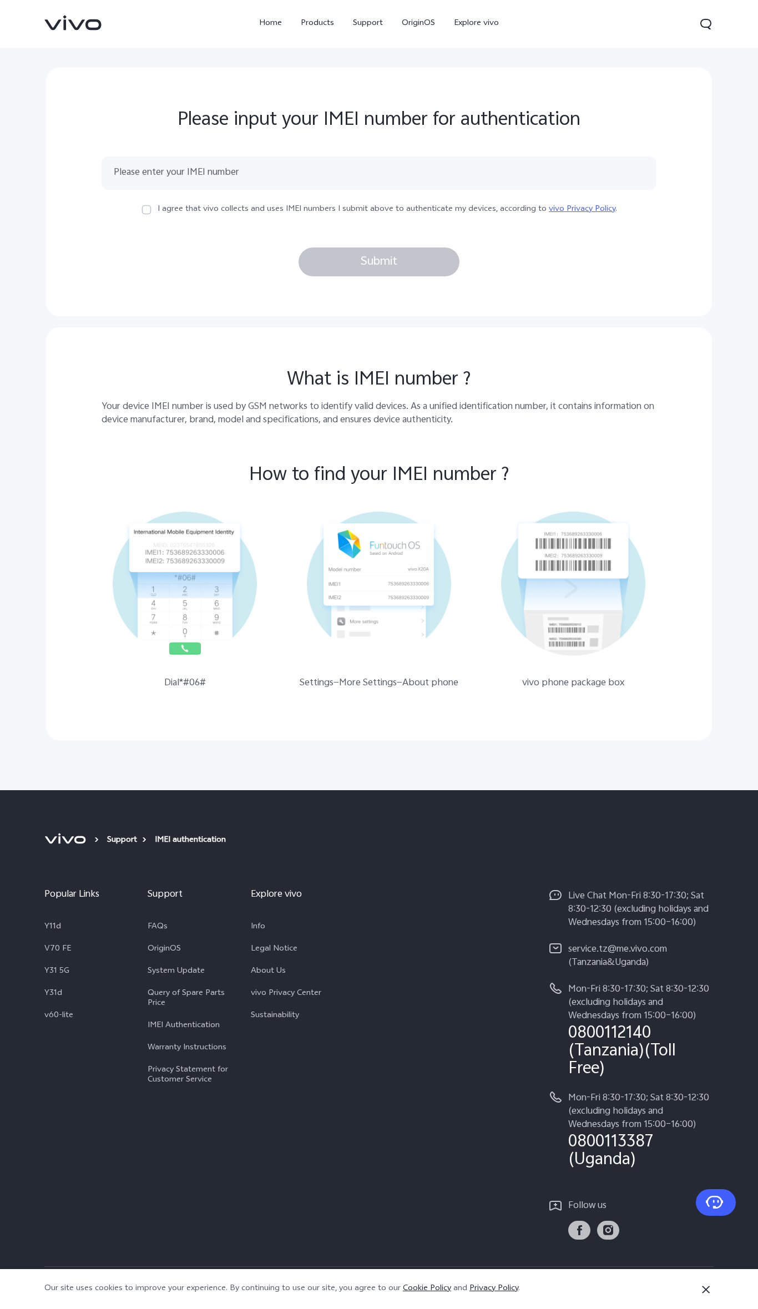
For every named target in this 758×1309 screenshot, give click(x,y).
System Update (176, 972)
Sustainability (275, 1016)
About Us (268, 972)
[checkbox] (146, 209)
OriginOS (418, 24)
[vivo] (66, 841)
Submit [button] (379, 262)
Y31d (53, 994)
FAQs (158, 927)
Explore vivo (476, 24)
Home (270, 24)
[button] (706, 24)
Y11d (52, 927)
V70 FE (57, 949)
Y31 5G (56, 972)
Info (258, 927)
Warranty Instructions (187, 1048)
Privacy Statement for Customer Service (188, 1075)
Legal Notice (274, 949)
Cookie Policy (427, 1289)
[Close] (706, 1289)
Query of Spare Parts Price (186, 999)
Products (317, 24)
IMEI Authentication (184, 1026)
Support (368, 24)
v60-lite (58, 1016)
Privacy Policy (493, 1289)
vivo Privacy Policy (582, 209)
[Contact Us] (716, 1202)
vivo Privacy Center (286, 994)
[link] (73, 23)
